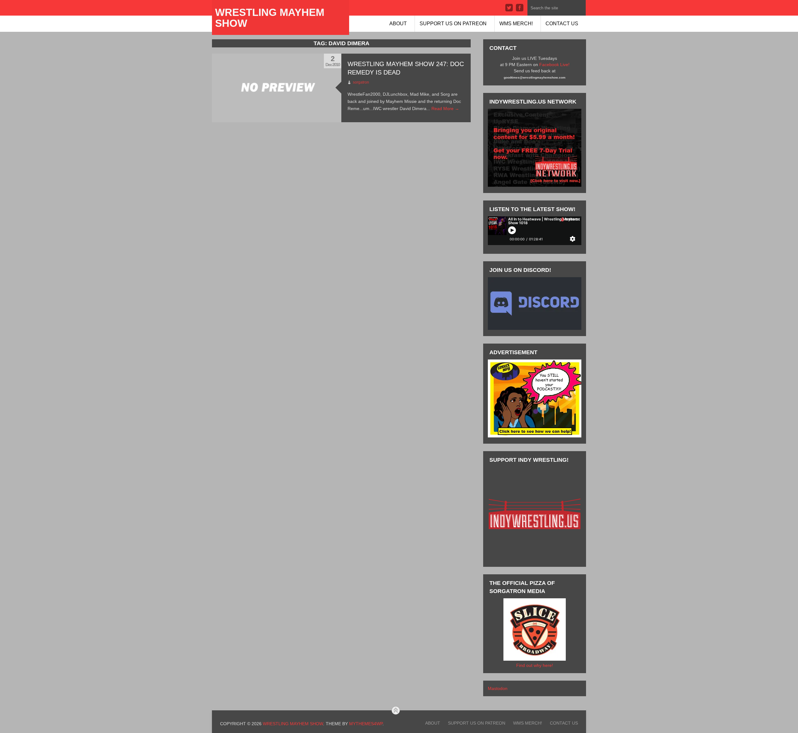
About (398, 23)
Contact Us (562, 23)
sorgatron (361, 82)
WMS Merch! (516, 23)
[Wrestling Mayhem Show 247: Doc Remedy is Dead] (276, 88)
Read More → (445, 108)
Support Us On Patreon (453, 23)
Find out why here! (534, 665)
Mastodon (497, 688)
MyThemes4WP (365, 723)
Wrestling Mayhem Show (269, 18)
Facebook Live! (554, 64)
